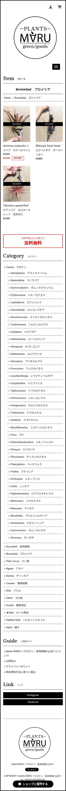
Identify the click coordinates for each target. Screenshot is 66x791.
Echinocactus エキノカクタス (28, 295)
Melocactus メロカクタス (26, 500)
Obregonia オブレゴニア (25, 346)
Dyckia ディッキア (17, 575)
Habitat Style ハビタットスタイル (25, 619)
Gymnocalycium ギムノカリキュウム (32, 287)
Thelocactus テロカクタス (26, 412)
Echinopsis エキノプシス (25, 478)
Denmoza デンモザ (22, 537)
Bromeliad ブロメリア (19, 553)
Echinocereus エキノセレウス (28, 398)
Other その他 (14, 597)
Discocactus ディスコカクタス (28, 456)
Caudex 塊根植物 (16, 583)
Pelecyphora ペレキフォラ (26, 464)
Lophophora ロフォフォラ (26, 302)
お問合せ (11, 661)
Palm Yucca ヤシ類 (17, 561)
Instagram (33, 695)
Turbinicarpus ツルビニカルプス (29, 324)
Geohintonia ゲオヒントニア (27, 523)
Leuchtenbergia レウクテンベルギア (32, 375)
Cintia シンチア (20, 486)
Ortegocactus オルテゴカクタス (29, 405)
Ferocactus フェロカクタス (27, 368)
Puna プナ (17, 434)
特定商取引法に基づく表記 (21, 672)
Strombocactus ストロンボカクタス (31, 317)
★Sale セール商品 (17, 612)
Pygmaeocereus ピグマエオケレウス (32, 493)
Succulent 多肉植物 (18, 546)
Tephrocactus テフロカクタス (28, 390)
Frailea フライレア (22, 471)
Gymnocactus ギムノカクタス (28, 530)
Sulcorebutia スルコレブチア (27, 309)
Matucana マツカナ (22, 508)
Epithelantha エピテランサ (26, 353)
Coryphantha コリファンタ (26, 383)
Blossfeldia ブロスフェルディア (29, 515)
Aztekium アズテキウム (24, 420)
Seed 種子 (13, 627)
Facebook (33, 702)
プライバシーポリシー (18, 666)
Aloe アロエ (13, 590)
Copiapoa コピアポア (23, 331)
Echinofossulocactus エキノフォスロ (32, 442)
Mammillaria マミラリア (25, 280)
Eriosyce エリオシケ (23, 449)
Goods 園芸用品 (16, 605)
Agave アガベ (14, 568)
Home (7, 97)
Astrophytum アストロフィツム (29, 273)
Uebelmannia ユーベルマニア (28, 339)
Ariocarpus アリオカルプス (26, 361)
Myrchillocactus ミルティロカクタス (31, 427)
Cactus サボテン (16, 267)
